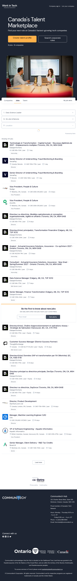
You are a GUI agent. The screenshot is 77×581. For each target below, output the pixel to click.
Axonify (12, 203)
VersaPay (13, 161)
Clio (11, 418)
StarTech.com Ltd (16, 404)
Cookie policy (43, 485)
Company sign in (54, 6)
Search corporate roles (53, 39)
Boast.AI (13, 445)
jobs (18, 100)
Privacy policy (34, 485)
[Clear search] (73, 112)
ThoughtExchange (16, 344)
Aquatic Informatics (17, 431)
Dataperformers (16, 148)
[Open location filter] (73, 125)
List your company (68, 6)
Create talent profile (22, 37)
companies (8, 100)
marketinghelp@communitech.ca (52, 569)
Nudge (12, 189)
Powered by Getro (70, 133)
